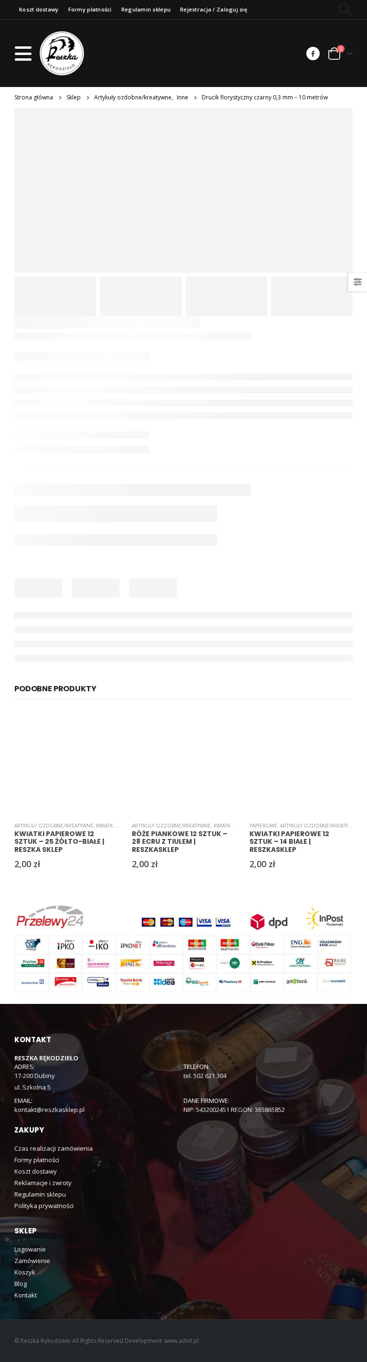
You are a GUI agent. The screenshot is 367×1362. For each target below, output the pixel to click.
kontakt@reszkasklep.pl (49, 1109)
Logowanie (30, 1249)
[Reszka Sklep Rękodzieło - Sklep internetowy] (62, 53)
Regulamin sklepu (146, 9)
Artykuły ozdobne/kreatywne (53, 825)
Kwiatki (105, 825)
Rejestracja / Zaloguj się (213, 9)
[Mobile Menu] (26, 53)
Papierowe (263, 825)
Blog (20, 1283)
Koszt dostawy (39, 9)
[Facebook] (313, 53)
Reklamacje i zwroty (43, 1182)
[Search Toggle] (345, 9)
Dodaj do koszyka (101, 726)
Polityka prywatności (44, 1205)
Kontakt (25, 1295)
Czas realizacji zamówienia (53, 1148)
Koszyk (24, 1272)
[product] (66, 762)
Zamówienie (32, 1260)
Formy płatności (90, 9)
